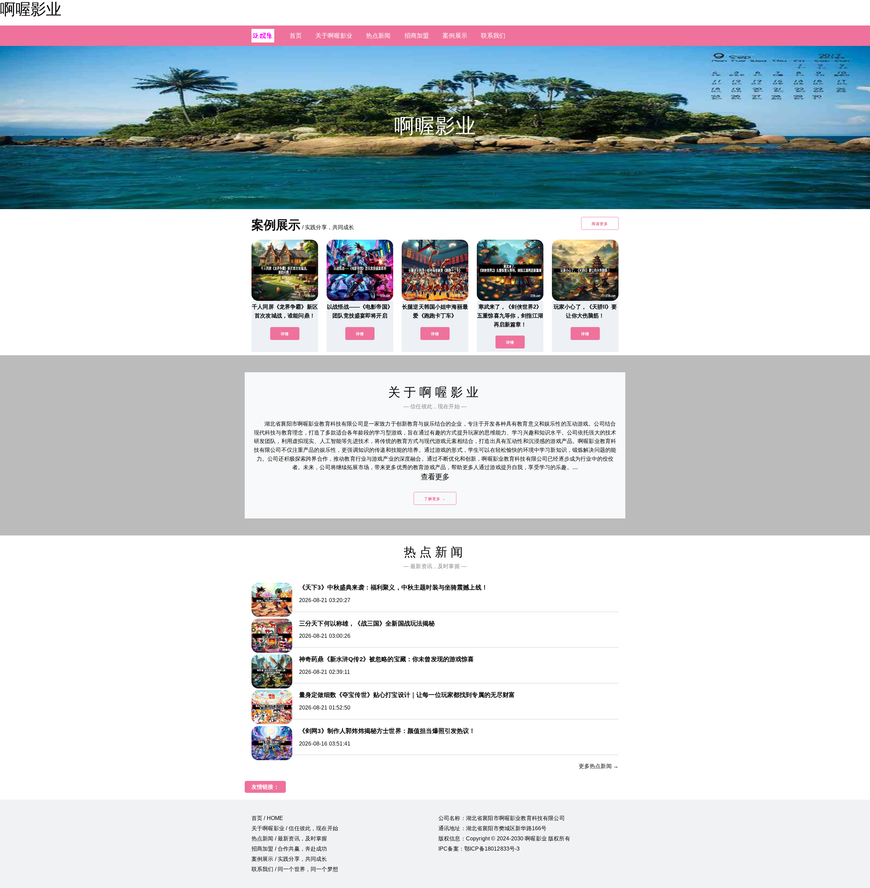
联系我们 (493, 35)
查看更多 (435, 477)
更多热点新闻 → (599, 766)
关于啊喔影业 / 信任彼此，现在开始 (294, 828)
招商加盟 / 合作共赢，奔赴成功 (289, 849)
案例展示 (454, 35)
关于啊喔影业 (333, 35)
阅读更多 (600, 224)
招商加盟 (416, 35)
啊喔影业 (30, 9)
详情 (285, 334)
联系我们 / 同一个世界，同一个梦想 (294, 869)
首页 (296, 35)
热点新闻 (378, 35)
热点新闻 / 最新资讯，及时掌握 (289, 838)
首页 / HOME (267, 818)
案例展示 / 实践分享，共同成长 (289, 859)
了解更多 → (435, 499)
